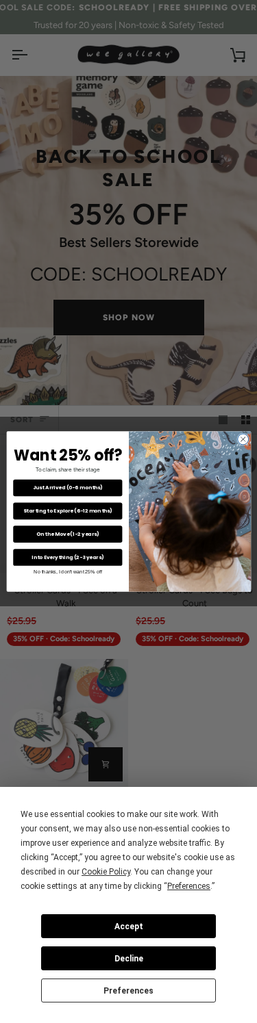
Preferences (128, 991)
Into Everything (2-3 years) (67, 557)
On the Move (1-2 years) (67, 534)
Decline (128, 958)
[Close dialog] (242, 439)
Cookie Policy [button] (106, 872)
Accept (128, 926)
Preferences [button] (188, 886)
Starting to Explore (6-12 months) (67, 511)
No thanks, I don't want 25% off (67, 572)
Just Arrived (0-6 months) (67, 487)
